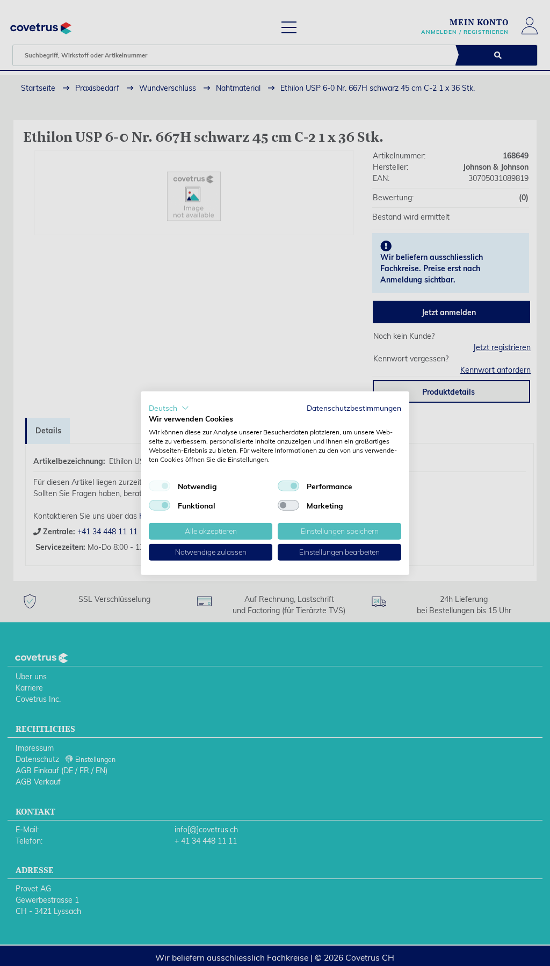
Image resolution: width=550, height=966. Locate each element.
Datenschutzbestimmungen (354, 407)
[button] (169, 407)
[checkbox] (159, 486)
